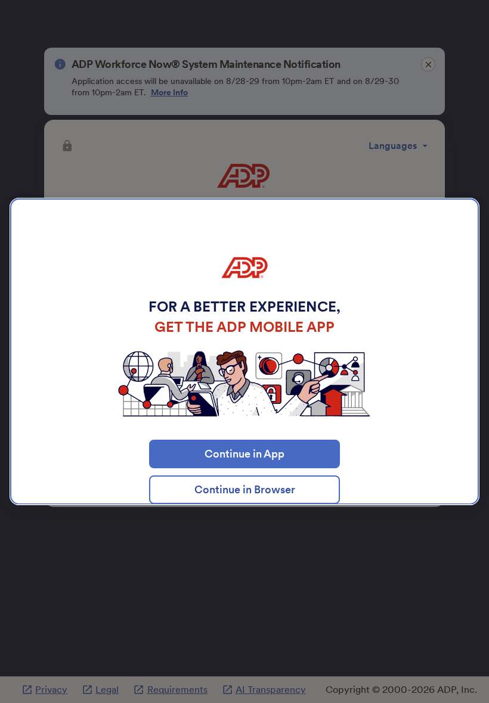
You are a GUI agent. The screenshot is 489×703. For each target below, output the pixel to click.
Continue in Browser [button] (244, 489)
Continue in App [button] (244, 453)
